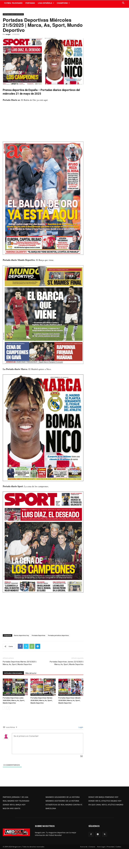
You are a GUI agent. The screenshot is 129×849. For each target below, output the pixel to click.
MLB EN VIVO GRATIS (11, 808)
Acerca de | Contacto (87, 847)
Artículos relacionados (13, 673)
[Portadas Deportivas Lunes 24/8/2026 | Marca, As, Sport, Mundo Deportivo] (15, 687)
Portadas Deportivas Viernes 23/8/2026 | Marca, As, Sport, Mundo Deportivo (41, 700)
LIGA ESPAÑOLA (45, 3)
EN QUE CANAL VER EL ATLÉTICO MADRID (105, 804)
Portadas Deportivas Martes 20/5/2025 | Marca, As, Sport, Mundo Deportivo (19, 663)
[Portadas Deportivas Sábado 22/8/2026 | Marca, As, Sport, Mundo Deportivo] (70, 687)
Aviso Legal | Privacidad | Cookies (109, 847)
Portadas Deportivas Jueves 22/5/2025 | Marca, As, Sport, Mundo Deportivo (66, 663)
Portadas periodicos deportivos (58, 635)
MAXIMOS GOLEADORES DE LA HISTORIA (63, 797)
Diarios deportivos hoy (21, 635)
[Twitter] (26, 646)
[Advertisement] (43, 123)
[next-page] (8, 708)
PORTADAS (30, 3)
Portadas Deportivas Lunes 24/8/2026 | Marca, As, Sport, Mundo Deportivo (14, 700)
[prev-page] (4, 708)
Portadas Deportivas (38, 635)
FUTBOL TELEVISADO (13, 3)
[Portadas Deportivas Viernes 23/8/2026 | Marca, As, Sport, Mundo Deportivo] (43, 687)
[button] (123, 3)
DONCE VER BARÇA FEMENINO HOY (103, 797)
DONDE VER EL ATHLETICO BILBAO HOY (104, 801)
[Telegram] (37, 646)
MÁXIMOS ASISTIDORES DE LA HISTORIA (62, 801)
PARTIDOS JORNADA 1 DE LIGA (15, 797)
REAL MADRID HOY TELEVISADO (16, 801)
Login (80, 727)
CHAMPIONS (62, 3)
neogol (8, 34)
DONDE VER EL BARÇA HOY (14, 804)
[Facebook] (20, 646)
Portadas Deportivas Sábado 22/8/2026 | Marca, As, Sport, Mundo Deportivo (69, 700)
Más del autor (31, 673)
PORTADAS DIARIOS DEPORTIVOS (13, 14)
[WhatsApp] (31, 646)
